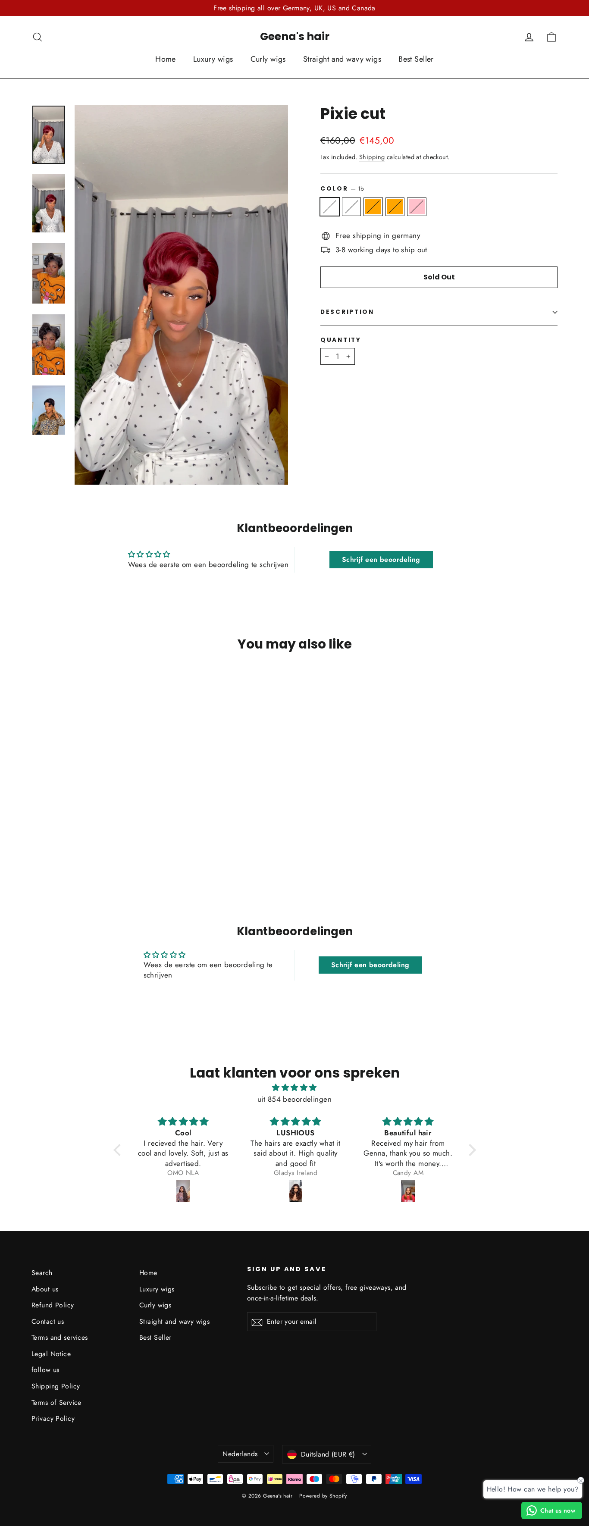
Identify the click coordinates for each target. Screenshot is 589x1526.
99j (351, 207)
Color (342, 188)
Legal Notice (51, 1354)
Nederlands (239, 1454)
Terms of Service (56, 1402)
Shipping (372, 157)
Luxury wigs (213, 59)
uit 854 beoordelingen (294, 1099)
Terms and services (59, 1337)
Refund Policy (52, 1305)
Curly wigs (268, 59)
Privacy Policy (53, 1418)
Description (347, 312)
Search (42, 1273)
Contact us (47, 1321)
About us (44, 1289)
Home (165, 59)
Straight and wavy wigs (342, 59)
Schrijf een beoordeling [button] (381, 559)
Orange (373, 207)
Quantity (340, 340)
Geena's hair (294, 36)
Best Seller (416, 59)
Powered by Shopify (323, 1496)
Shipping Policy (55, 1386)
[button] (119, 1150)
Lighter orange (395, 207)
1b (329, 207)
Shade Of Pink (416, 207)
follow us (45, 1370)
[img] (295, 1087)
